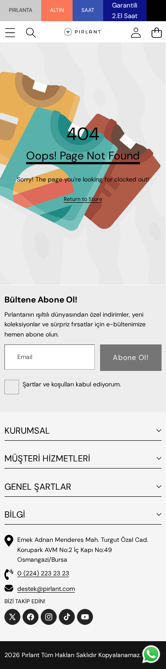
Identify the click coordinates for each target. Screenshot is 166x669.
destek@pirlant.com (46, 589)
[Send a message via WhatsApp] (151, 654)
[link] (83, 199)
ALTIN (57, 10)
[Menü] (10, 32)
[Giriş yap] (136, 32)
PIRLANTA (20, 10)
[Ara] (31, 32)
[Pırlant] (83, 32)
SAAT (87, 10)
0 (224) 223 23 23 (43, 573)
